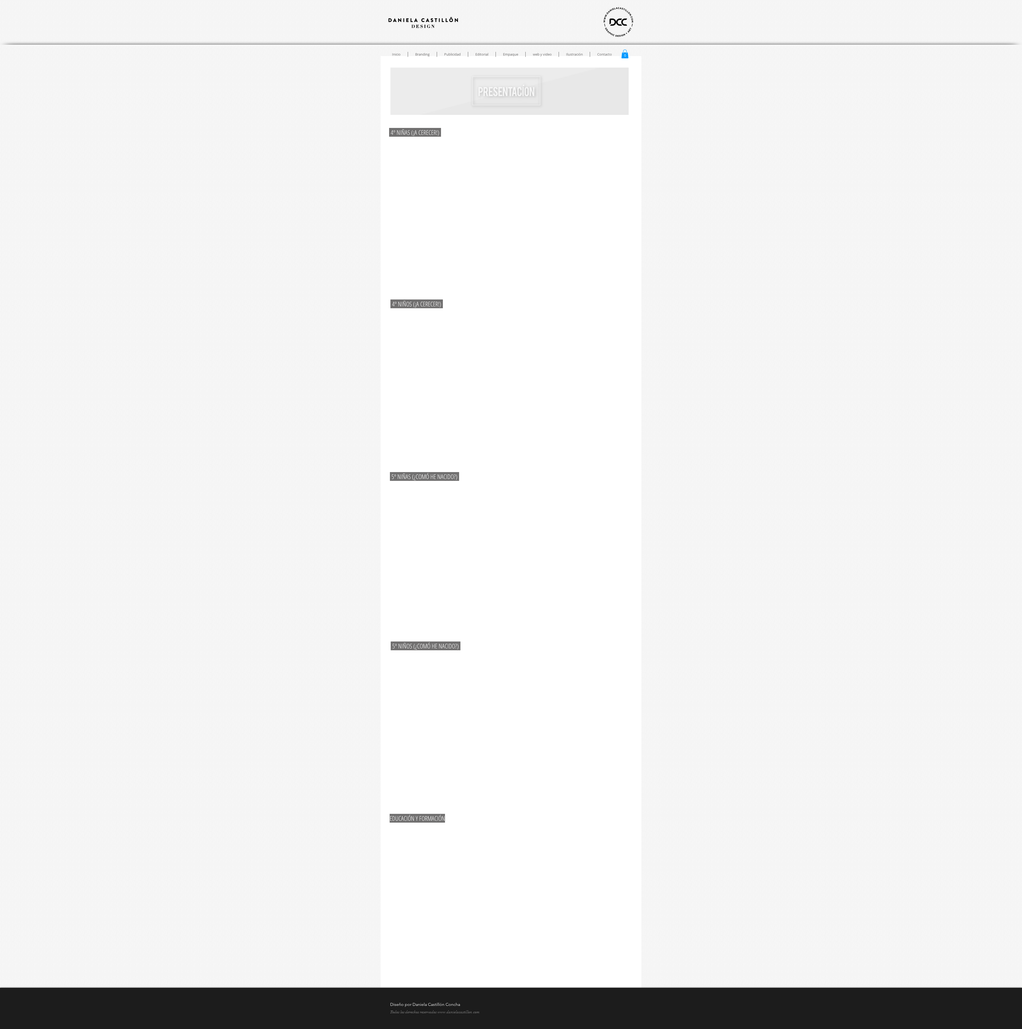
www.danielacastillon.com (459, 1012)
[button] (625, 53)
